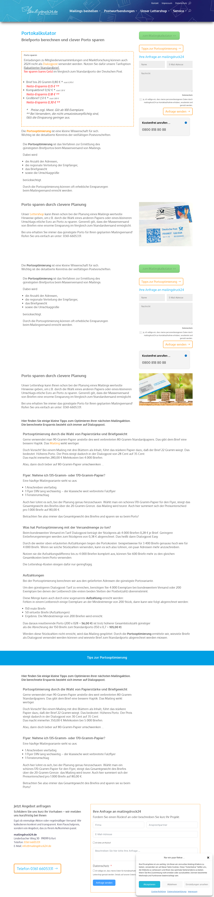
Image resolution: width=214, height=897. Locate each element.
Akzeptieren (149, 884)
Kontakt (155, 3)
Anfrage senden (175, 111)
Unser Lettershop (154, 11)
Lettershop (37, 214)
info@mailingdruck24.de (36, 846)
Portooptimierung (39, 131)
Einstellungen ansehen (197, 884)
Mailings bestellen (84, 11)
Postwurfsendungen (119, 11)
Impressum (192, 891)
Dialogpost (50, 64)
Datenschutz (181, 3)
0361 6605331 (32, 842)
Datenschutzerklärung (176, 891)
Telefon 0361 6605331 (35, 868)
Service (178, 11)
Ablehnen (172, 884)
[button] (208, 857)
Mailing (55, 443)
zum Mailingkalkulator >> (159, 36)
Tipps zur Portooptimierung (159, 48)
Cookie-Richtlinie (158, 891)
